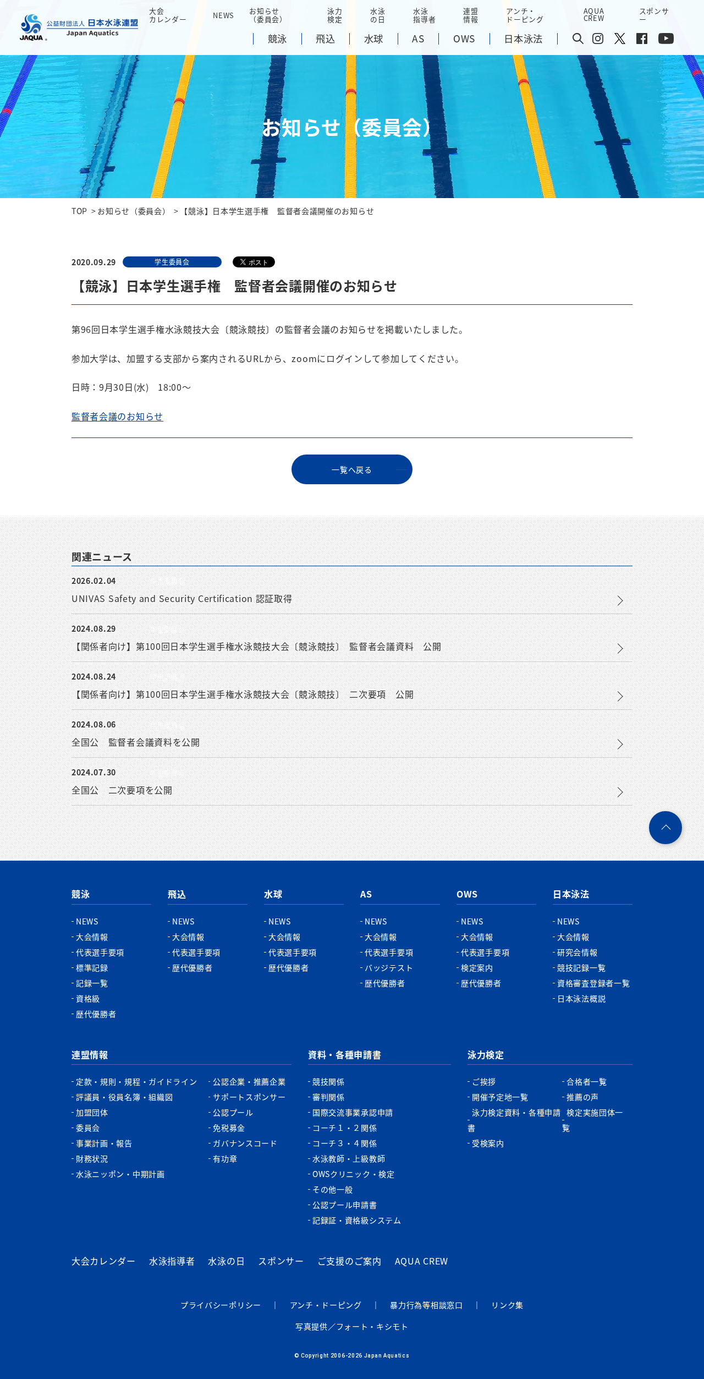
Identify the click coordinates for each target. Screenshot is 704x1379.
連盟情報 (90, 1054)
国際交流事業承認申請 (352, 1112)
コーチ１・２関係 (344, 1127)
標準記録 (92, 967)
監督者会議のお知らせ (117, 416)
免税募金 (229, 1127)
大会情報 (92, 936)
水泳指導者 (172, 1260)
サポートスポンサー (249, 1096)
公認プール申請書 (344, 1204)
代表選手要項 (100, 951)
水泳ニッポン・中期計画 (120, 1173)
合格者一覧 (586, 1081)
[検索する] (578, 39)
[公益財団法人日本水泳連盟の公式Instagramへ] (597, 40)
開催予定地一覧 (500, 1096)
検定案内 (477, 967)
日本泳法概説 (581, 998)
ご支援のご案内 (349, 1260)
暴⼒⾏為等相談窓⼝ (426, 1304)
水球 (273, 893)
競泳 (81, 893)
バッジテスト (389, 967)
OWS (467, 893)
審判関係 (328, 1096)
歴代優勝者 (96, 1013)
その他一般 (332, 1189)
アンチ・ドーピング (326, 1304)
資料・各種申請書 (345, 1054)
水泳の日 (226, 1260)
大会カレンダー (104, 1260)
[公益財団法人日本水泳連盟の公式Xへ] (619, 40)
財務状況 (92, 1158)
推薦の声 (582, 1096)
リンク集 (507, 1304)
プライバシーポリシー (220, 1304)
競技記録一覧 (581, 967)
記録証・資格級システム (357, 1219)
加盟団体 (92, 1112)
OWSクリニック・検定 (353, 1173)
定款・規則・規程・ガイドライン (136, 1081)
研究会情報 (577, 951)
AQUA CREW (421, 1260)
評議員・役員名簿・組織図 (124, 1096)
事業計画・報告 (104, 1142)
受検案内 (488, 1142)
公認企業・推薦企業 (249, 1081)
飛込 (177, 893)
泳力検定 (486, 1054)
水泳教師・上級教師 (348, 1158)
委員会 (88, 1127)
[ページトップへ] (665, 827)
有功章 (225, 1158)
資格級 (88, 998)
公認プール (233, 1112)
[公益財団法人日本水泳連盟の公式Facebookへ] (641, 40)
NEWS (223, 15)
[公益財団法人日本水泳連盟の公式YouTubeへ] (666, 40)
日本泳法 (571, 893)
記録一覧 (92, 982)
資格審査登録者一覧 (593, 982)
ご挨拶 (484, 1081)
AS (366, 893)
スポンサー (654, 15)
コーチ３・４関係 (344, 1142)
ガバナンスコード (245, 1142)
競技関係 (328, 1081)
